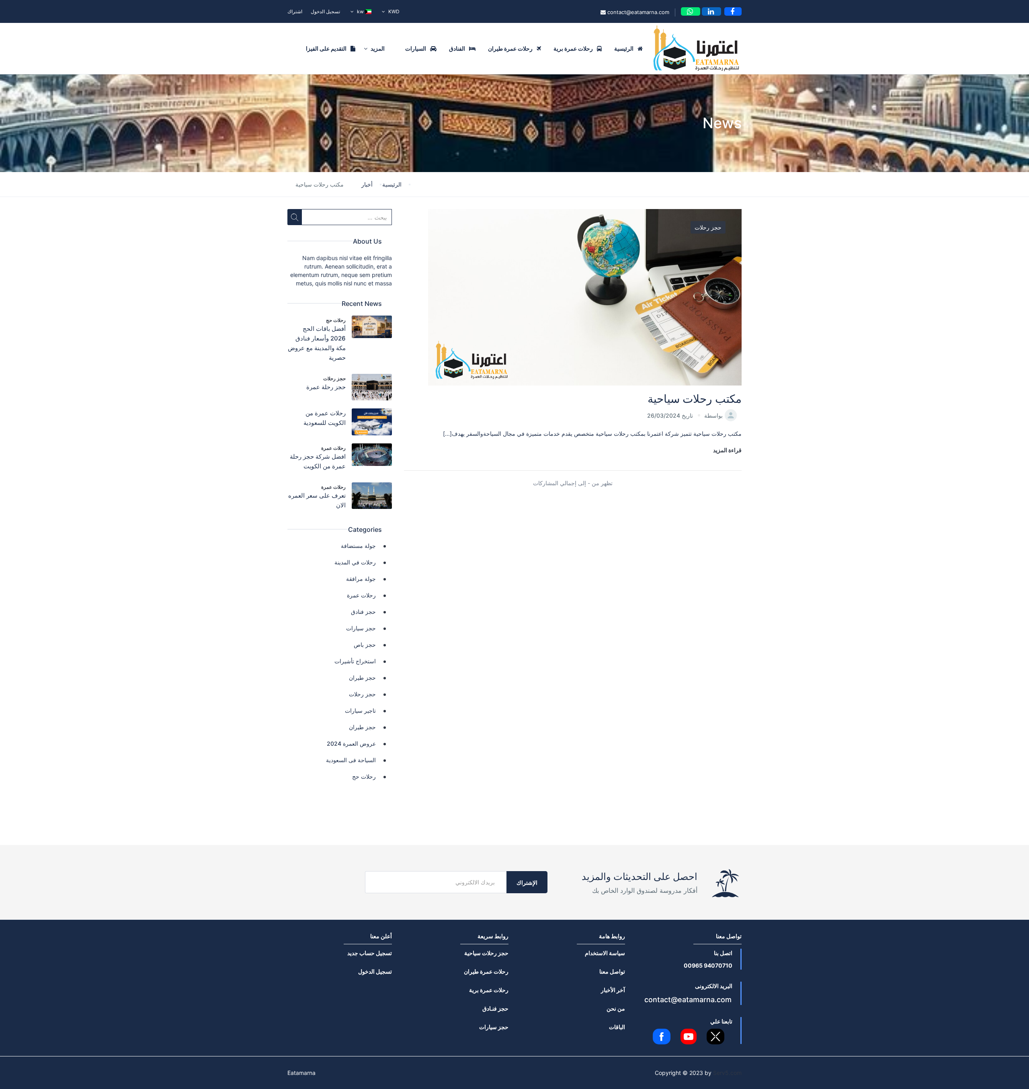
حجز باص (365, 644)
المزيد (377, 48)
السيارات (415, 48)
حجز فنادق (363, 611)
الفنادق (457, 48)
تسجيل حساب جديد (369, 953)
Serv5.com (727, 1072)
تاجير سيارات (360, 710)
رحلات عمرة (333, 448)
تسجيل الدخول (325, 11)
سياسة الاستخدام (605, 953)
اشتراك (294, 11)
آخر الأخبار (613, 989)
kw (360, 11)
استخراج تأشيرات (355, 661)
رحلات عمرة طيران (510, 48)
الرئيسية (623, 48)
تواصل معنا (612, 971)
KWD (393, 11)
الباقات (617, 1026)
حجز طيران (362, 677)
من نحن (616, 1008)
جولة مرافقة (361, 578)
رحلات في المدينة (355, 562)
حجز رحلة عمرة (326, 387)
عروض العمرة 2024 (351, 743)
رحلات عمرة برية (573, 48)
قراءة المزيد (727, 450)
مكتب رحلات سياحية (695, 399)
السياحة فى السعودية (351, 760)
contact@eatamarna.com (637, 12)
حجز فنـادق (495, 1008)
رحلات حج (336, 320)
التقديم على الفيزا (326, 48)
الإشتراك (527, 882)
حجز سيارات (361, 628)
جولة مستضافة (358, 545)
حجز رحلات (708, 227)
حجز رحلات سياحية (486, 953)
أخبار (367, 184)
